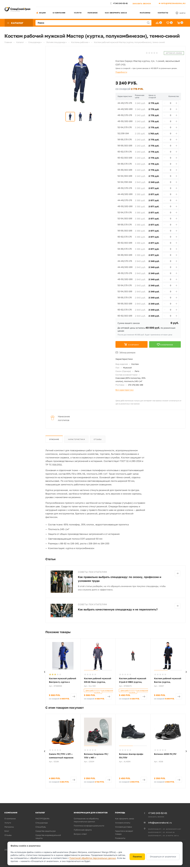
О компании (59, 13)
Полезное (93, 13)
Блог (6, 831)
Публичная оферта (83, 830)
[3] (151, 53)
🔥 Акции (41, 13)
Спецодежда (41, 822)
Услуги (77, 13)
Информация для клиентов (90, 812)
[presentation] (45, 672)
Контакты (163, 13)
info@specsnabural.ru (160, 822)
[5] (156, 53)
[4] (154, 53)
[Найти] (148, 22)
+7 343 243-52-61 (120, 3)
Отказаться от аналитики (163, 856)
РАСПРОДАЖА (42, 818)
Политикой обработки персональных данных (92, 858)
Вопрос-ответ (80, 834)
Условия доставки (123, 827)
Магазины (145, 13)
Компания (10, 812)
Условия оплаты (122, 822)
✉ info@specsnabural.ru (172, 3)
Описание (54, 439)
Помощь (120, 812)
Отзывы (98, 439)
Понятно (137, 856)
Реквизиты (120, 838)
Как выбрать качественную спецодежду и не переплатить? (118, 609)
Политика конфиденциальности (89, 825)
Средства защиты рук (45, 831)
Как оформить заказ (116, 13)
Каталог (40, 812)
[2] (149, 53)
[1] (146, 53)
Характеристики (76, 439)
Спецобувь (40, 827)
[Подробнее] (177, 573)
